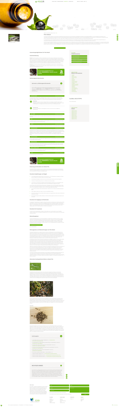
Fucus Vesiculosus (74, 91)
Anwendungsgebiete (60, 1)
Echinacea (73, 80)
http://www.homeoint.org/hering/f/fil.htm (37, 343)
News (84, 1)
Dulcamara (73, 79)
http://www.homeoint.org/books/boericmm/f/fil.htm (38, 345)
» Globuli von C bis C (74, 112)
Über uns (78, 1)
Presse (61, 401)
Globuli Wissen (54, 1)
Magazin (81, 1)
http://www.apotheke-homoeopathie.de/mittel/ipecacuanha (53, 356)
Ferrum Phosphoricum (75, 88)
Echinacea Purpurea (74, 81)
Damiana (73, 74)
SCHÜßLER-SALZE (70, 1)
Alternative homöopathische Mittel (77, 62)
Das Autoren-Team (62, 402)
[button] (86, 1)
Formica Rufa (73, 89)
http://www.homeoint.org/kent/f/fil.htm (37, 350)
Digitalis (73, 75)
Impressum (61, 399)
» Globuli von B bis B (74, 111)
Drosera (73, 78)
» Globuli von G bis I (74, 114)
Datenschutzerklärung (63, 400)
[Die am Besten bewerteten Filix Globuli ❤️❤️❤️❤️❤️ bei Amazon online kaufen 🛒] (33, 72)
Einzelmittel (66, 1)
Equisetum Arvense (74, 82)
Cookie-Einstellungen (52, 402)
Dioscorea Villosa (74, 76)
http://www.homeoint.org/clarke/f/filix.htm (37, 348)
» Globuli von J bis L (74, 115)
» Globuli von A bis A (74, 110)
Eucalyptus (73, 83)
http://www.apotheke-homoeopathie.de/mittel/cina (50, 353)
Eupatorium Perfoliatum (75, 84)
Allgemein (82, 399)
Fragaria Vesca (74, 90)
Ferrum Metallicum (74, 87)
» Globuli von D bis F (74, 113)
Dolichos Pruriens (74, 77)
